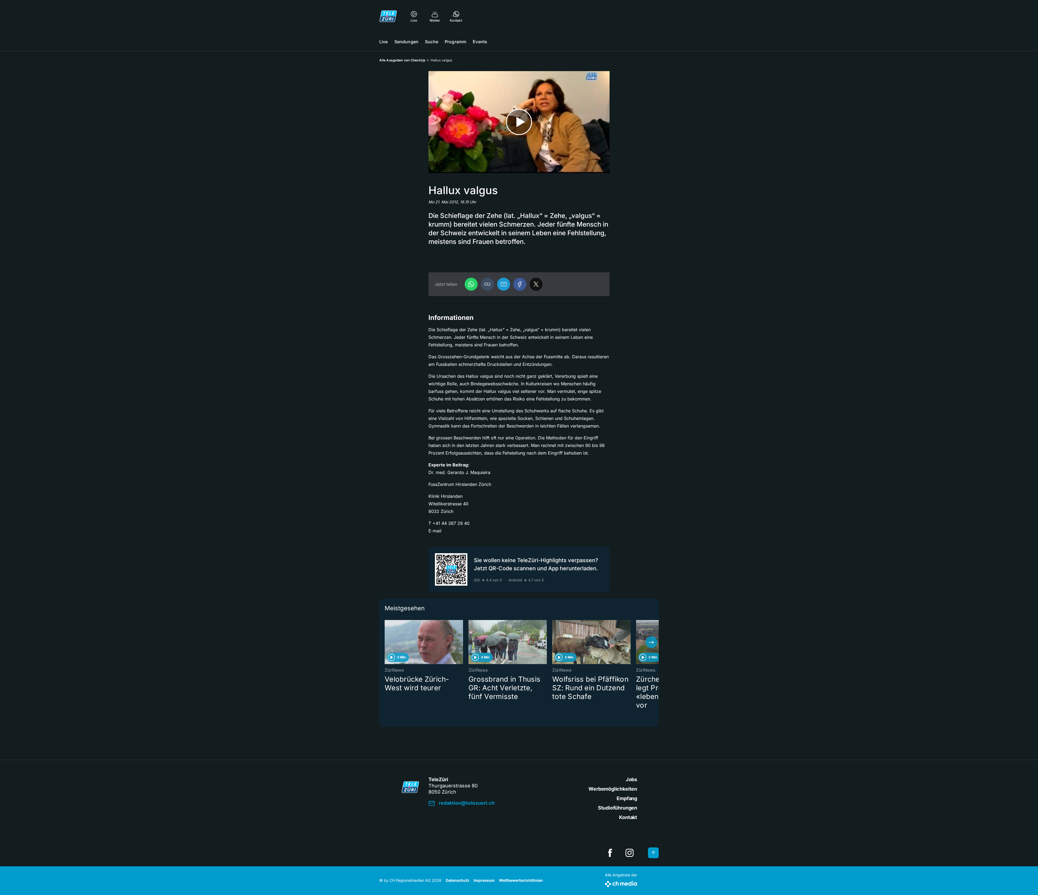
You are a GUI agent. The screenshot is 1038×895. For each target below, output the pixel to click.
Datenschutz (457, 880)
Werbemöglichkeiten (612, 789)
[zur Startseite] (388, 16)
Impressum (484, 880)
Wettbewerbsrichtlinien (521, 880)
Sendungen (406, 41)
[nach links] (386, 642)
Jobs (631, 779)
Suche (431, 41)
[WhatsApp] (471, 284)
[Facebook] (519, 284)
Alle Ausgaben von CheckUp (402, 60)
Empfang (627, 798)
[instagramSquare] (629, 852)
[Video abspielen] (519, 122)
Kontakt (628, 817)
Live (383, 41)
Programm (455, 41)
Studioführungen (617, 808)
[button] (487, 284)
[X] (536, 284)
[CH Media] (621, 883)
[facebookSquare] (610, 852)
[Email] (503, 284)
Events (480, 41)
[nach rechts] (651, 642)
